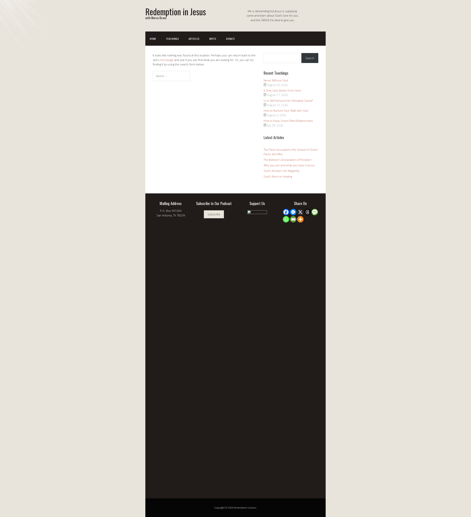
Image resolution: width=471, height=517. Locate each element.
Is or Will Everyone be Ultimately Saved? (288, 100)
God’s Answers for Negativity (282, 171)
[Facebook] (286, 212)
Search (309, 58)
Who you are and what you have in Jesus (289, 165)
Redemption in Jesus (175, 11)
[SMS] (314, 212)
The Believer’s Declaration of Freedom (287, 160)
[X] (300, 212)
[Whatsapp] (286, 219)
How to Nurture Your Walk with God (286, 110)
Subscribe (214, 214)
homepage (166, 60)
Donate (230, 39)
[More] (300, 219)
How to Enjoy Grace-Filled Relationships (288, 120)
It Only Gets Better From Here (282, 90)
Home (153, 39)
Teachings (172, 39)
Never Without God (276, 80)
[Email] (293, 219)
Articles (194, 39)
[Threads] (307, 212)
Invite (212, 39)
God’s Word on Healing (278, 176)
